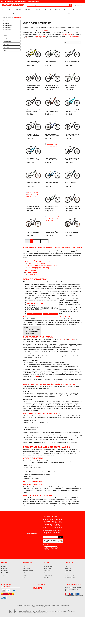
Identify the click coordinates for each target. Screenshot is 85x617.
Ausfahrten (16, 1)
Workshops (10, 1)
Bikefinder (29, 1)
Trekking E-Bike (5, 573)
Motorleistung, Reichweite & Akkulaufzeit (38, 267)
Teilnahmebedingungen (70, 577)
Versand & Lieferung (28, 570)
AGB (59, 547)
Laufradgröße (7, 41)
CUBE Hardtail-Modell (40, 36)
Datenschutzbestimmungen (50, 546)
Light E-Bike (4, 568)
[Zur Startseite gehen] (13, 5)
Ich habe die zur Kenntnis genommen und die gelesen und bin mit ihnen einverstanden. (52, 547)
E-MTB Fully (6, 23)
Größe (5, 38)
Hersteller (6, 32)
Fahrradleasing (22, 1)
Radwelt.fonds (35, 1)
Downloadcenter (48, 575)
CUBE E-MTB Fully (67, 34)
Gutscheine (46, 577)
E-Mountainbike (5, 570)
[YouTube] (40, 588)
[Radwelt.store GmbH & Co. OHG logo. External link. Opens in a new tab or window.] (35, 303)
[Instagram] (37, 588)
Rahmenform (7, 47)
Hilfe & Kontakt (47, 568)
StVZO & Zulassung (31, 270)
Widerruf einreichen (70, 575)
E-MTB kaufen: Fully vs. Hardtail (36, 263)
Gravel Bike (4, 566)
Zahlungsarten (26, 573)
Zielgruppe (6, 44)
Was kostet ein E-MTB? (33, 274)
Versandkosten (39, 605)
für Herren (28, 38)
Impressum (68, 568)
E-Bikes (52, 250)
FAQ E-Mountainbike (31, 272)
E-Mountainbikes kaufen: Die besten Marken (37, 269)
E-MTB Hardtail (7, 25)
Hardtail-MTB (35, 376)
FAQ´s (24, 575)
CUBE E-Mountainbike (48, 30)
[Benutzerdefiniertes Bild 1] (74, 595)
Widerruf (67, 573)
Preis (5, 50)
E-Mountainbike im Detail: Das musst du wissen (38, 261)
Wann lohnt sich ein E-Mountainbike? (37, 276)
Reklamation (47, 573)
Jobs (24, 577)
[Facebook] (34, 588)
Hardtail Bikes (71, 339)
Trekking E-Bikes (27, 381)
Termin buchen (3, 1)
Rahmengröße (26, 568)
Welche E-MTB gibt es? (32, 260)
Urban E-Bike (4, 575)
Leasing (24, 566)
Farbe (5, 35)
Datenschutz (68, 570)
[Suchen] (70, 5)
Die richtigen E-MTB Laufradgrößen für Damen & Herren (42, 265)
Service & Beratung (48, 566)
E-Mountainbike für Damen (73, 36)
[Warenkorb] (84, 4)
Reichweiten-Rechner (29, 444)
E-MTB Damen (7, 27)
